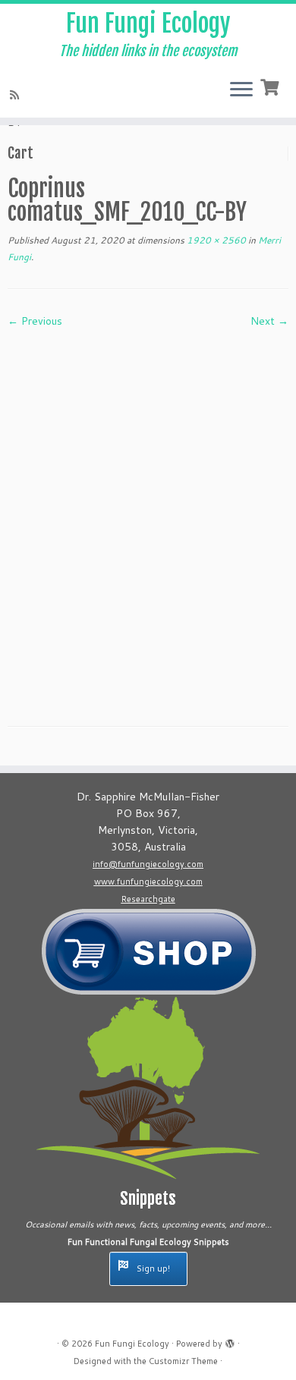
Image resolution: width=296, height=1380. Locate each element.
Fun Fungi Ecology (148, 23)
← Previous (35, 320)
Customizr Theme (183, 1361)
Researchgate (148, 899)
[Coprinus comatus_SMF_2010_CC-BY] (148, 515)
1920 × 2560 (215, 240)
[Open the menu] (241, 90)
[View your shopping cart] (271, 86)
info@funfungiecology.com (148, 864)
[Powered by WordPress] (230, 1340)
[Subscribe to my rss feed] (17, 94)
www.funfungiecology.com (148, 881)
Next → (269, 320)
